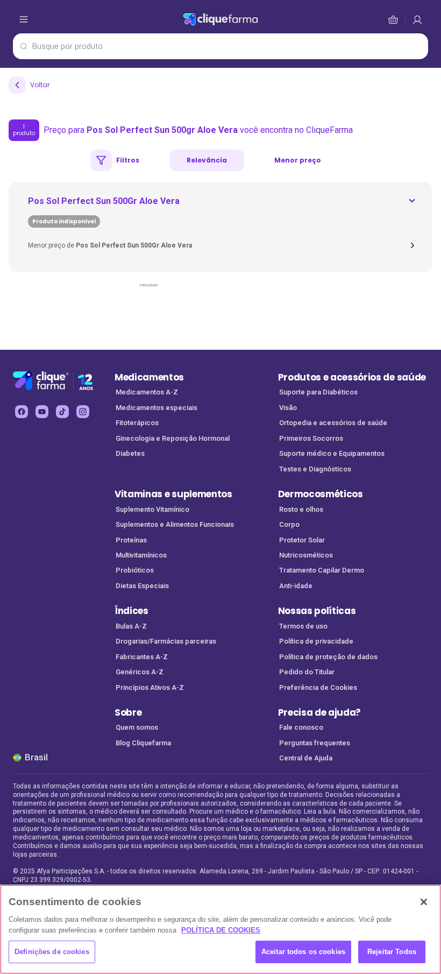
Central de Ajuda (305, 758)
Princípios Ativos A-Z (150, 687)
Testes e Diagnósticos (315, 469)
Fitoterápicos (137, 423)
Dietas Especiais (142, 586)
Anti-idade (295, 586)
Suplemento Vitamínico (152, 509)
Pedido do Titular (307, 672)
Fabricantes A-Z (142, 657)
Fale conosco (301, 727)
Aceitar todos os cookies (303, 952)
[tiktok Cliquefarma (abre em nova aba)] (62, 411)
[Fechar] (424, 902)
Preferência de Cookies (318, 687)
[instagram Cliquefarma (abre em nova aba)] (82, 411)
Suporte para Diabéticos (318, 392)
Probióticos (135, 570)
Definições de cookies (52, 952)
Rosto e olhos (301, 509)
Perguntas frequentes (314, 743)
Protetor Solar (302, 540)
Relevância (207, 160)
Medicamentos (149, 377)
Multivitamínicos (141, 555)
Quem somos (137, 727)
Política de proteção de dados (328, 657)
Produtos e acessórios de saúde (352, 377)
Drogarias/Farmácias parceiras (166, 641)
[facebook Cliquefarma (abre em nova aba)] (21, 411)
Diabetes (130, 453)
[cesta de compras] (417, 19)
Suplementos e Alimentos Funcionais (175, 524)
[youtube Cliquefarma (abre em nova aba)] (42, 411)
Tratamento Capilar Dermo (321, 570)
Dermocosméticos (320, 494)
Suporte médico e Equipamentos (332, 453)
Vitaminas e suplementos (173, 494)
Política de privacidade (316, 641)
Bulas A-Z (131, 626)
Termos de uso (303, 626)
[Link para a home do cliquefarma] (220, 19)
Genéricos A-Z (139, 672)
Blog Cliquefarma (143, 743)
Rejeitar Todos (391, 952)
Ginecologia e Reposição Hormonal (173, 438)
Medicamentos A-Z (147, 392)
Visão (288, 408)
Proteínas (131, 540)
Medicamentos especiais (156, 408)
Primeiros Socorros (311, 438)
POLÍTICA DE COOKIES (220, 930)
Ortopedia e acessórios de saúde (333, 423)
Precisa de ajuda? (319, 712)
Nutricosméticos (306, 555)
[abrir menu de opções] (23, 19)
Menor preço (297, 160)
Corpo (289, 524)
